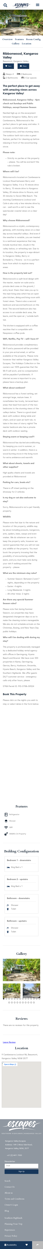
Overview (7, 39)
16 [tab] (12, 1002)
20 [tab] (23, 1002)
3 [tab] (9, 999)
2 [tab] (6, 999)
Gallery (15, 43)
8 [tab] (23, 999)
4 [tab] (12, 999)
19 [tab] (20, 1002)
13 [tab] (37, 999)
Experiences (10, 1230)
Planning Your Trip (13, 1224)
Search (7, 1180)
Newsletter (10, 1162)
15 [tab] (9, 1002)
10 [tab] (28, 999)
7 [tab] (20, 999)
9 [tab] (26, 999)
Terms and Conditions (14, 1198)
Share (24, 66)
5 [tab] (15, 999)
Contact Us (10, 1186)
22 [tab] (28, 1002)
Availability (11, 1245)
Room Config (33, 39)
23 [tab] (31, 1002)
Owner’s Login (11, 1204)
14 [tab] (39, 999)
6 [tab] (17, 999)
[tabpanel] (21, 23)
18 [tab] (17, 1002)
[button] (37, 5)
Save (9, 66)
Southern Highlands (13, 1218)
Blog (7, 1210)
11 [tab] (31, 999)
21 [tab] (26, 1002)
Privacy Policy (11, 1235)
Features (19, 39)
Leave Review (9, 1042)
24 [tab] (34, 1002)
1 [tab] (4, 999)
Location (26, 43)
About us (9, 1192)
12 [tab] (34, 999)
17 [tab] (15, 1002)
